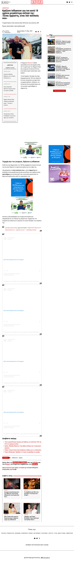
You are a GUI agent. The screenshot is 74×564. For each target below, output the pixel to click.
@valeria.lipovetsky (11, 228)
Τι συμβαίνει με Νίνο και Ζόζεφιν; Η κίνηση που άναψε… (31, 493)
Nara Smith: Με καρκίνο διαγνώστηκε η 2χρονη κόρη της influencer (11, 518)
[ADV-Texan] (31, 150)
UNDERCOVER (69, 533)
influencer (30, 63)
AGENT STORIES (62, 533)
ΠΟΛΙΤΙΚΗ (3, 533)
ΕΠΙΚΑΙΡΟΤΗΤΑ (10, 533)
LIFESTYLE (5, 8)
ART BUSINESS (37, 533)
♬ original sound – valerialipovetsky (25, 230)
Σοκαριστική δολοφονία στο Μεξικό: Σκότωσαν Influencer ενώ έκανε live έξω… (11, 494)
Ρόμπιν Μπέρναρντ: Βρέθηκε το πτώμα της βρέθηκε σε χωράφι (22, 452)
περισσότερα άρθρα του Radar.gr (16, 467)
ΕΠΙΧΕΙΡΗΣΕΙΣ (24, 533)
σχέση (20, 457)
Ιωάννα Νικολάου (7, 31)
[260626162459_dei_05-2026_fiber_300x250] (22, 187)
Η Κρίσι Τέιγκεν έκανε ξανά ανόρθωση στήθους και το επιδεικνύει (23, 450)
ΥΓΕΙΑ (55, 533)
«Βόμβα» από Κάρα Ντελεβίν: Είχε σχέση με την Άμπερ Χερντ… (31, 518)
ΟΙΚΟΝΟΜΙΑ (17, 533)
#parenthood (9, 230)
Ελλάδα (35, 462)
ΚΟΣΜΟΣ (6, 490)
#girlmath (31, 228)
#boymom (37, 228)
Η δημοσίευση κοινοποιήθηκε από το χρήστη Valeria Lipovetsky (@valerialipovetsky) (23, 281)
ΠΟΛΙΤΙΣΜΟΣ (44, 533)
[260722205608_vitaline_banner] (59, 174)
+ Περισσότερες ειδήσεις (59, 90)
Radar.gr (34, 464)
